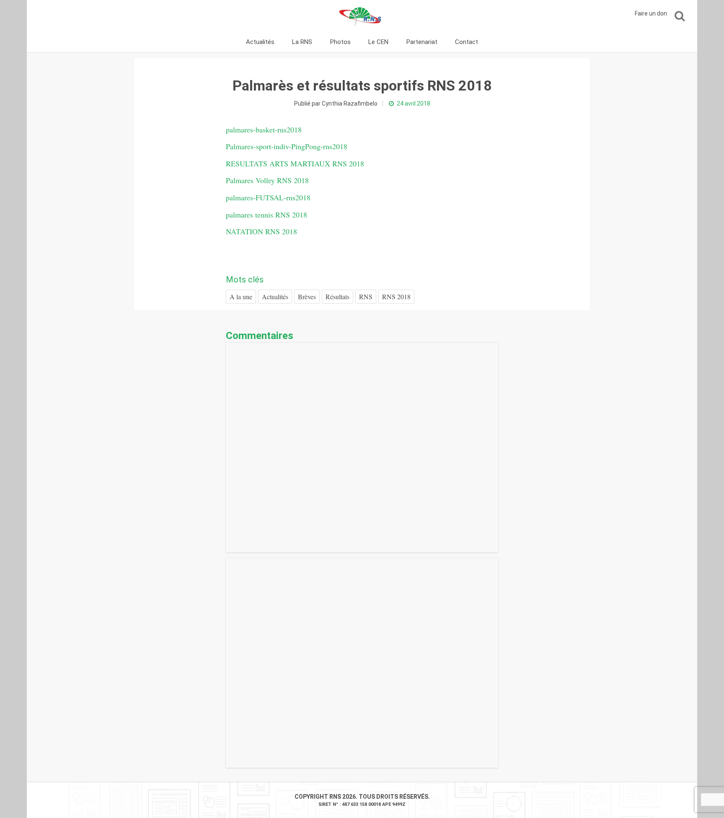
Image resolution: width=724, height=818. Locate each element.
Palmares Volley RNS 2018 (267, 180)
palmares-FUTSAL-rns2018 (268, 197)
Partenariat (421, 42)
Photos (340, 42)
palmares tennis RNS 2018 (266, 215)
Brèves (307, 296)
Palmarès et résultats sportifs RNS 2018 (362, 85)
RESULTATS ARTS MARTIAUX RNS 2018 (295, 163)
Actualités (260, 42)
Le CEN (378, 42)
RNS (365, 296)
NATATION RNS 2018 (261, 231)
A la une (241, 296)
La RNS (302, 42)
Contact (466, 42)
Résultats (337, 296)
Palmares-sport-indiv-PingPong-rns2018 (286, 146)
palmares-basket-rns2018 (264, 129)
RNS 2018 (396, 296)
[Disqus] (362, 447)
